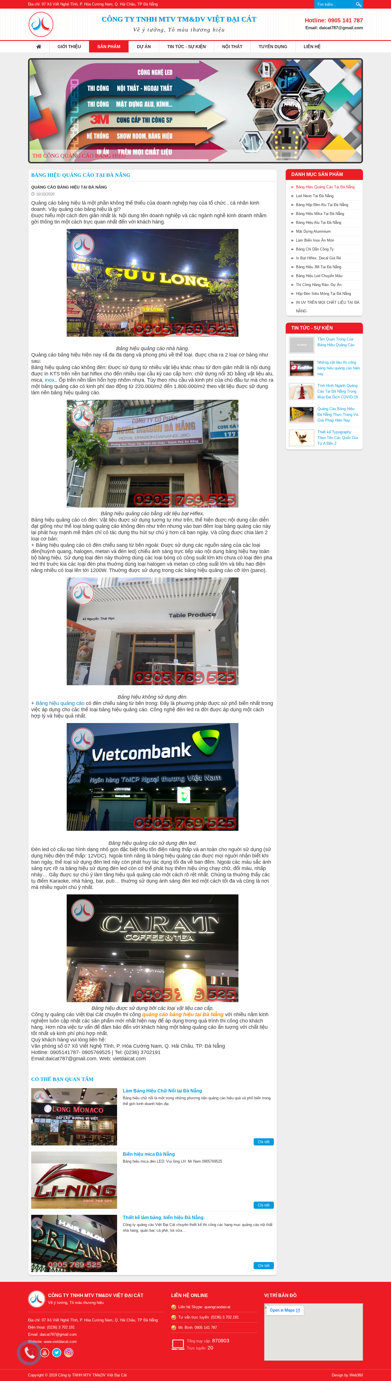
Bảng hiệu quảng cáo (60, 703)
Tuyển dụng (273, 46)
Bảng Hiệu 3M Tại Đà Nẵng (318, 267)
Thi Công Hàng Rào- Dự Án (318, 285)
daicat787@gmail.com (58, 1334)
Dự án (144, 46)
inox (49, 380)
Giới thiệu (69, 46)
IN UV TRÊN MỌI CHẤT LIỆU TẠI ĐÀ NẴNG (328, 306)
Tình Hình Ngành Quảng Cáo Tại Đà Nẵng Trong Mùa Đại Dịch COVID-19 (337, 391)
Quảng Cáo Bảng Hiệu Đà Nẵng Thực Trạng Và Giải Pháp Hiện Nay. (337, 414)
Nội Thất (232, 46)
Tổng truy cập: (208, 1340)
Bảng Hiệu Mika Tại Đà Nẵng (320, 213)
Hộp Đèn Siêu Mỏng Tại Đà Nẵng (323, 293)
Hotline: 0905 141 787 (334, 20)
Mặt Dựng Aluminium (313, 231)
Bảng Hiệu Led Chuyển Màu (319, 276)
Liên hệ (312, 46)
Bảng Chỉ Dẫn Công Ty (315, 249)
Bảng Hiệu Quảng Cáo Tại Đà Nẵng (325, 187)
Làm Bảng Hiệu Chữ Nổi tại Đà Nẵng (162, 1090)
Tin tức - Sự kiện (186, 46)
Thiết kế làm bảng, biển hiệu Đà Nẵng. (164, 1217)
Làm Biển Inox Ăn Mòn (315, 240)
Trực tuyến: (200, 1348)
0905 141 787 (206, 1327)
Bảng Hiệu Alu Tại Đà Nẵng (318, 222)
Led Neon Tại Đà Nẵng (314, 196)
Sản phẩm (109, 46)
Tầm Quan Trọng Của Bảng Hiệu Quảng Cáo (335, 342)
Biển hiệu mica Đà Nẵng (149, 1154)
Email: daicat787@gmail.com (334, 27)
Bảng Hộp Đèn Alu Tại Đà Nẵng (322, 205)
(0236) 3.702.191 (61, 1327)
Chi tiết (264, 1142)
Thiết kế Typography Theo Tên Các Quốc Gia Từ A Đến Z (337, 438)
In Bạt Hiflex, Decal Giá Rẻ (318, 258)
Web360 (356, 1375)
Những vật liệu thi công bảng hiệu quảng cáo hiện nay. (338, 368)
